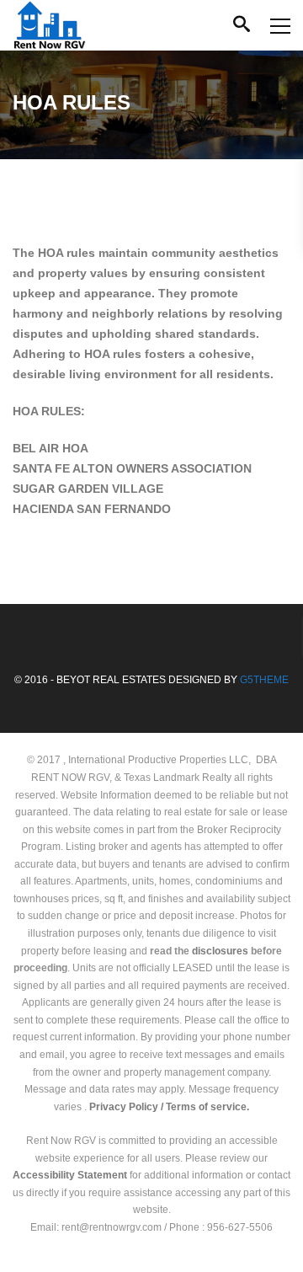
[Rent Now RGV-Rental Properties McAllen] (49, 25)
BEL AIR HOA (52, 448)
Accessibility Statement (70, 1175)
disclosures (220, 951)
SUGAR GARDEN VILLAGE (88, 488)
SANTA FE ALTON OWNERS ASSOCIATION (134, 468)
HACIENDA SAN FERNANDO (92, 509)
